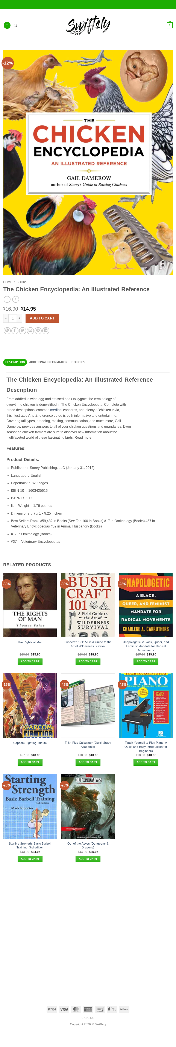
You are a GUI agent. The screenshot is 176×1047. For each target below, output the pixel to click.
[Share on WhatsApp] (7, 330)
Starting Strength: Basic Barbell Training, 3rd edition (30, 845)
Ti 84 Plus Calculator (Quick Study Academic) (88, 744)
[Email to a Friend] (30, 330)
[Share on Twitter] (22, 330)
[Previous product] (15, 299)
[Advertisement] (88, 901)
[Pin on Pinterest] (38, 330)
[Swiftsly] (88, 25)
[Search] (15, 25)
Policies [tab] (78, 362)
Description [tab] (15, 362)
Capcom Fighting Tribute (30, 743)
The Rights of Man (29, 642)
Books (22, 282)
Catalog (88, 1017)
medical (56, 410)
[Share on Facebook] (14, 330)
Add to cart (42, 318)
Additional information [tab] (48, 362)
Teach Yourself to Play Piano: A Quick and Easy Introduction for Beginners (145, 746)
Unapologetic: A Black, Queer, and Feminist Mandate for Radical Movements (146, 646)
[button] (7, 25)
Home (7, 282)
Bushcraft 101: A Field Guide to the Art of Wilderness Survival (88, 644)
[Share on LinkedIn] (45, 330)
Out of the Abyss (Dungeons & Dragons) (87, 845)
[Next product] (7, 299)
